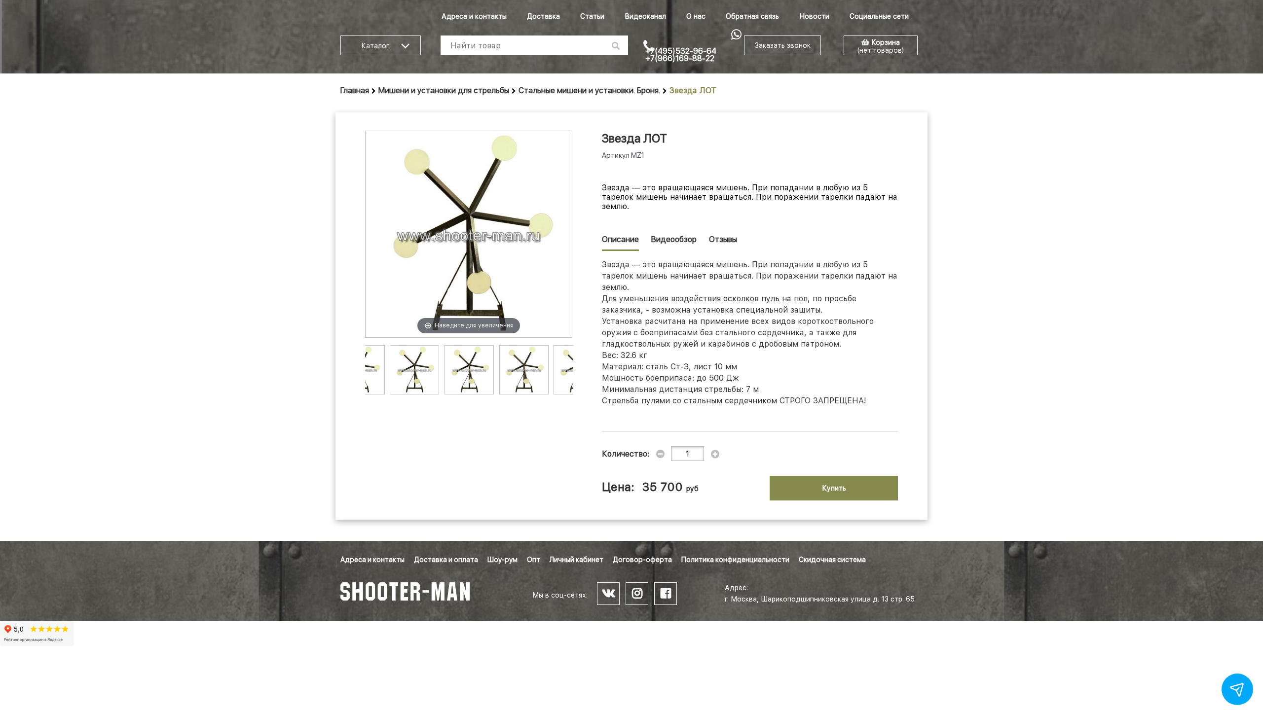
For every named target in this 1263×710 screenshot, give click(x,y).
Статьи (592, 16)
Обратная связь (752, 16)
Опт (533, 560)
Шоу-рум (502, 560)
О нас (696, 16)
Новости (814, 16)
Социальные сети (879, 16)
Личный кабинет (576, 560)
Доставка (543, 16)
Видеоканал (645, 16)
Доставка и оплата (446, 560)
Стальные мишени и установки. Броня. (589, 90)
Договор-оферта (642, 560)
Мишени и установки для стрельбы (443, 90)
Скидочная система (832, 560)
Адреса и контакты (474, 16)
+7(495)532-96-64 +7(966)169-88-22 (680, 54)
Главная (354, 90)
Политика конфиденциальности (735, 560)
